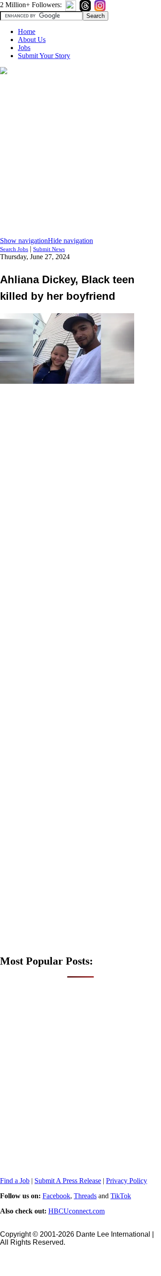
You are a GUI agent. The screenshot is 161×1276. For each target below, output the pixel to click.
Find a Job (15, 1180)
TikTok (120, 1196)
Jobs (24, 47)
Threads (85, 1196)
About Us (32, 39)
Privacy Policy (126, 1180)
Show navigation (24, 240)
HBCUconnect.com (76, 1211)
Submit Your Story (44, 55)
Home (26, 31)
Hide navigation (70, 240)
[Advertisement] (80, 156)
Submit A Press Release (67, 1180)
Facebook (56, 1196)
